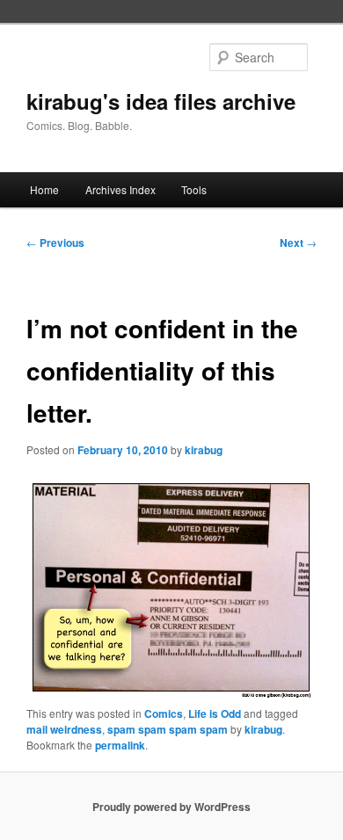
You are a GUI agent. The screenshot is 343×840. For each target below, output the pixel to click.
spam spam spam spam (167, 729)
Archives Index (120, 189)
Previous (55, 242)
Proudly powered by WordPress (171, 807)
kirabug (204, 450)
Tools (194, 189)
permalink (120, 745)
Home (44, 189)
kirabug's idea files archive (161, 101)
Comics (163, 713)
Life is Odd (214, 713)
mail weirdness (64, 729)
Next (298, 242)
